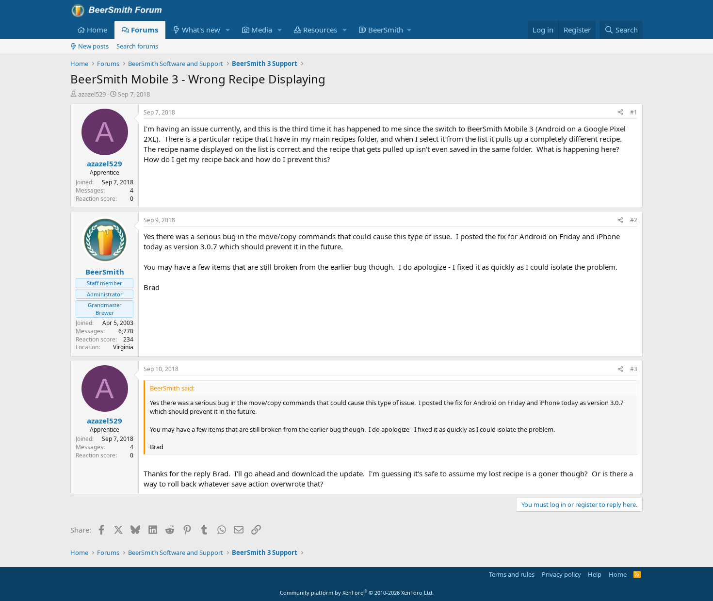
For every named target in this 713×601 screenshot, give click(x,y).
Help (594, 574)
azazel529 (92, 94)
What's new (201, 29)
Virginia (123, 347)
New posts (93, 46)
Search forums (137, 46)
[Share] (620, 112)
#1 (633, 112)
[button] (228, 30)
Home (97, 29)
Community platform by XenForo (357, 592)
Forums (144, 29)
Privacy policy (561, 574)
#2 (633, 220)
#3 (633, 369)
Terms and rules (512, 574)
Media (261, 29)
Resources (320, 29)
